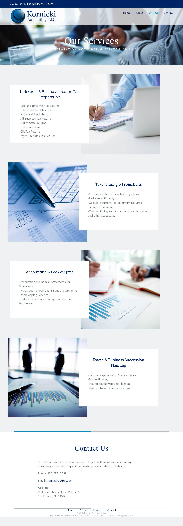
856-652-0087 (18, 4)
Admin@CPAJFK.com (60, 480)
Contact (168, 12)
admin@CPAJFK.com (41, 4)
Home (126, 12)
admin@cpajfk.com (125, 516)
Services (153, 12)
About (139, 12)
